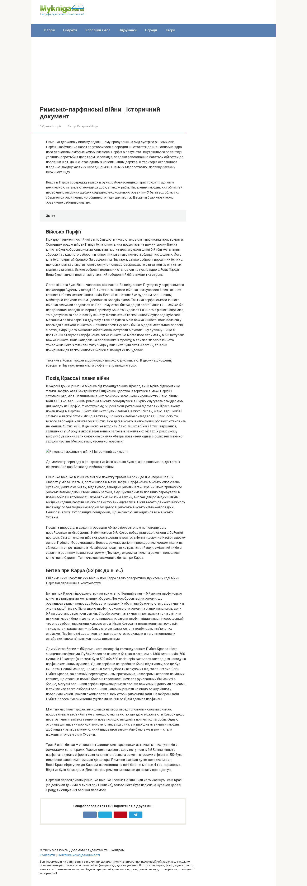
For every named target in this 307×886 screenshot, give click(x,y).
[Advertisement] (153, 74)
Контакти (47, 855)
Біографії (70, 30)
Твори (170, 30)
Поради (151, 30)
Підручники (128, 30)
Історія (49, 30)
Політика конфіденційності (79, 855)
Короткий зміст (97, 30)
